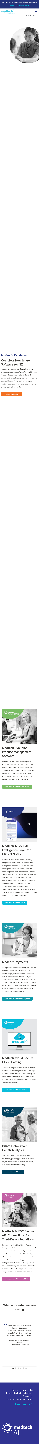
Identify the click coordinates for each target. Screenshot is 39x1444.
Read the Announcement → (19, 5)
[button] (36, 11)
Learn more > (24, 1404)
